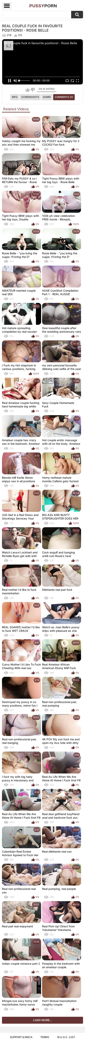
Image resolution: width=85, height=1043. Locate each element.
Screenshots (30, 96)
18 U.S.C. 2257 (66, 1037)
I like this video (28, 90)
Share (47, 96)
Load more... (42, 1020)
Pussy (43, 5)
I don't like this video (33, 90)
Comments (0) (64, 96)
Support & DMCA (21, 1037)
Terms (44, 1037)
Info (14, 96)
